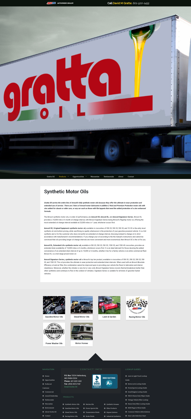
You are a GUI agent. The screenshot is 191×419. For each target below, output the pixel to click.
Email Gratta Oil (70, 387)
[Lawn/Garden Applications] (109, 308)
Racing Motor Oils (71, 416)
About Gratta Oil (50, 411)
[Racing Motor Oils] (137, 308)
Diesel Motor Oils (71, 412)
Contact (131, 176)
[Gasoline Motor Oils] (54, 308)
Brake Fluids (90, 416)
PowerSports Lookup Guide (137, 387)
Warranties (95, 176)
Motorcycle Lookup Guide (137, 383)
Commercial (49, 391)
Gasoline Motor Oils (72, 408)
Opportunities (78, 176)
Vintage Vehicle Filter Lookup (138, 399)
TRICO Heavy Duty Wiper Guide (139, 395)
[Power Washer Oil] (54, 334)
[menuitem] (51, 176)
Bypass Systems (112, 412)
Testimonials (109, 176)
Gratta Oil (51, 176)
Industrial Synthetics (114, 416)
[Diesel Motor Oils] (82, 308)
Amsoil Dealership (51, 395)
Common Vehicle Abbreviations (139, 411)
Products (62, 176)
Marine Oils (90, 404)
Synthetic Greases (113, 404)
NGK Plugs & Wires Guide (137, 407)
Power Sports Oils (92, 408)
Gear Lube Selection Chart (137, 415)
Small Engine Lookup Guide (137, 391)
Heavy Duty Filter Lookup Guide (139, 403)
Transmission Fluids (92, 412)
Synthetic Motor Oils (72, 404)
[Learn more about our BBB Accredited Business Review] (104, 381)
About (120, 176)
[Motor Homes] (82, 334)
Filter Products (112, 408)
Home (47, 376)
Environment (49, 407)
